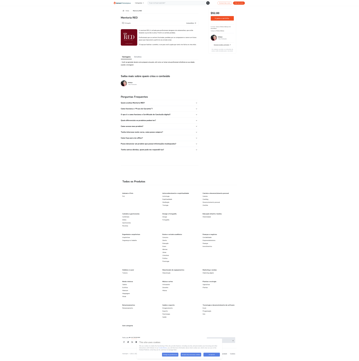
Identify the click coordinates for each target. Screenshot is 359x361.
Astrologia (165, 196)
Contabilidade (207, 237)
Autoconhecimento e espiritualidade (175, 193)
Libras (164, 252)
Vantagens (126, 57)
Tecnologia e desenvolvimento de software (218, 305)
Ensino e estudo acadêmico (172, 234)
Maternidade (207, 217)
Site (204, 314)
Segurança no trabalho (129, 240)
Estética (125, 288)
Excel (204, 308)
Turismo (125, 273)
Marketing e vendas (210, 270)
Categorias (138, 3)
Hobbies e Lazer (128, 270)
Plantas (205, 288)
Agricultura (206, 285)
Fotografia (165, 220)
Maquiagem (126, 293)
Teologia (165, 205)
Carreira (205, 196)
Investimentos (207, 246)
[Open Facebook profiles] (124, 342)
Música (164, 290)
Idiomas (164, 249)
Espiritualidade (167, 199)
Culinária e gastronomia (130, 214)
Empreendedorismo (209, 240)
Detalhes (138, 57)
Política (164, 258)
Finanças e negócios (210, 234)
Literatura (165, 255)
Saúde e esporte (168, 305)
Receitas (125, 226)
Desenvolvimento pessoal (211, 202)
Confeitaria (125, 217)
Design (164, 217)
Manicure (125, 290)
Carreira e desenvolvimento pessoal (216, 193)
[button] (157, 103)
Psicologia (165, 261)
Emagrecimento (167, 308)
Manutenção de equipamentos (173, 270)
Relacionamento (127, 308)
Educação (165, 243)
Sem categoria (127, 326)
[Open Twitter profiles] (128, 342)
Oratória (205, 205)
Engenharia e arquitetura (131, 234)
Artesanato (166, 285)
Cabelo (124, 285)
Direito (164, 240)
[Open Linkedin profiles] (132, 342)
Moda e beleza (127, 282)
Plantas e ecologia (209, 282)
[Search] (208, 3)
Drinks (124, 220)
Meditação (165, 202)
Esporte (165, 311)
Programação (207, 311)
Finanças (205, 243)
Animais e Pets (127, 193)
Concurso (165, 237)
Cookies (232, 354)
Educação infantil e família (212, 214)
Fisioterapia (166, 314)
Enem (164, 246)
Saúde (164, 317)
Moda (124, 296)
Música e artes (167, 282)
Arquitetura (126, 237)
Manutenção (166, 273)
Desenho (165, 288)
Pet (123, 196)
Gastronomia (126, 223)
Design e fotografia (169, 214)
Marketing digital (208, 273)
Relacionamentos (128, 305)
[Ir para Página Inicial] (123, 2)
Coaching (205, 199)
